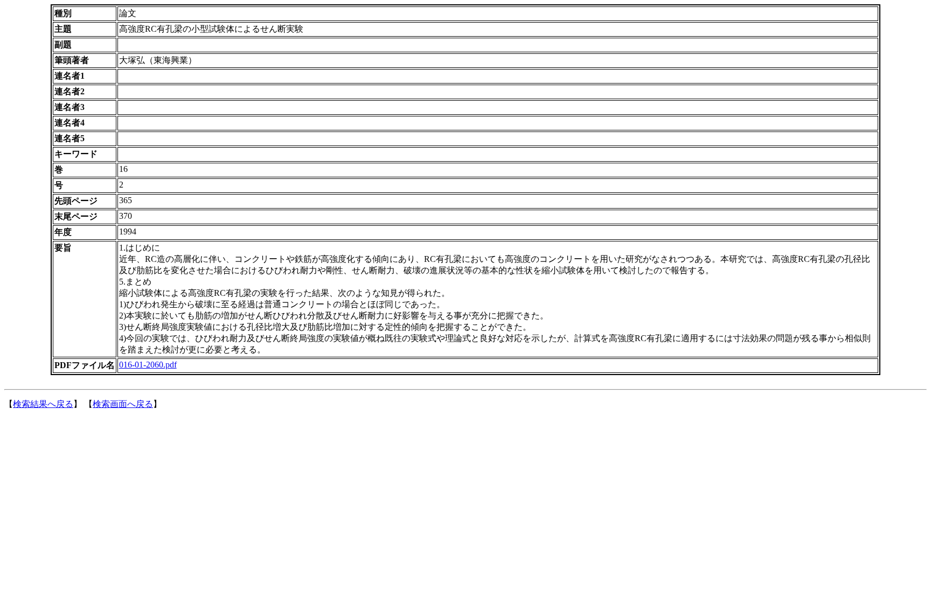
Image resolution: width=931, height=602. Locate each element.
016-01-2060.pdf (148, 364)
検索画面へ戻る (123, 404)
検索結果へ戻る (43, 404)
